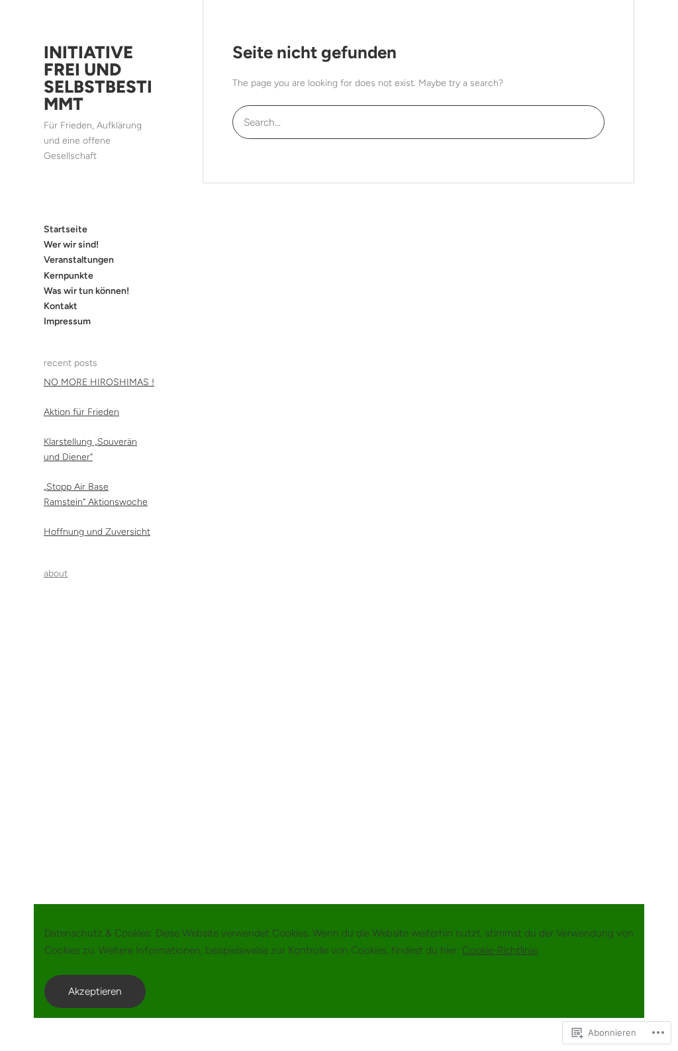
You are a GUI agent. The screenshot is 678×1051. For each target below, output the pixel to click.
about (56, 573)
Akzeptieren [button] (95, 991)
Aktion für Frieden (81, 412)
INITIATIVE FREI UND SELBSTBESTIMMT (98, 78)
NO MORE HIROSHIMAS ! (99, 382)
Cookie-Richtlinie (500, 950)
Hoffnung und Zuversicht (97, 531)
